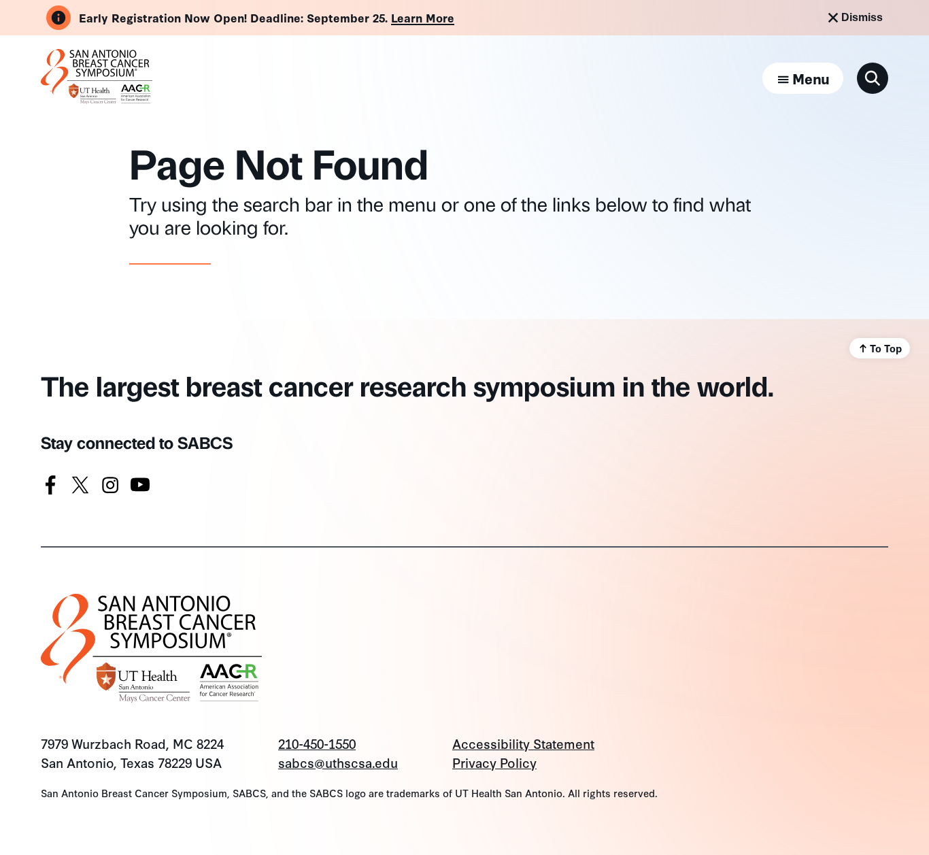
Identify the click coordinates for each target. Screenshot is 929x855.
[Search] (872, 78)
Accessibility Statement (523, 743)
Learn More (422, 17)
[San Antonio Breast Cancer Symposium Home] (96, 97)
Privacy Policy (494, 762)
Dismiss (862, 17)
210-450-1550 (317, 743)
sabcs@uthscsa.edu (338, 762)
